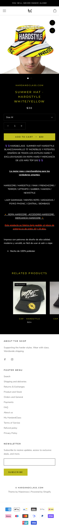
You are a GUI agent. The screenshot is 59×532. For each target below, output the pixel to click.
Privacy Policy (10, 433)
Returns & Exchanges (14, 386)
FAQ (6, 407)
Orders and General (13, 397)
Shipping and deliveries (15, 381)
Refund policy (10, 427)
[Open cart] (54, 10)
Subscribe (15, 472)
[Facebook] (5, 359)
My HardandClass (12, 417)
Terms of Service (12, 422)
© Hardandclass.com (29, 488)
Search (7, 376)
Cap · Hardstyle (29, 319)
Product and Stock (13, 391)
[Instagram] (12, 359)
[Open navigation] (4, 11)
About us (8, 412)
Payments (9, 402)
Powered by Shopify (41, 491)
